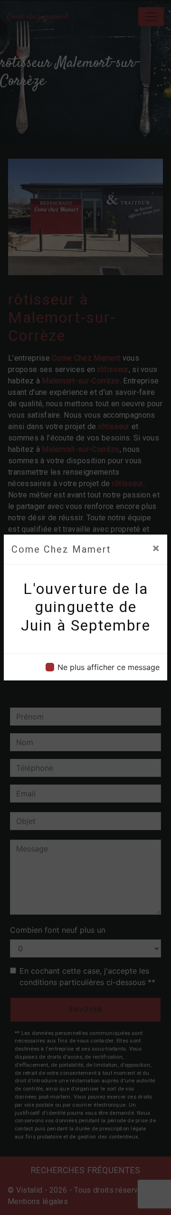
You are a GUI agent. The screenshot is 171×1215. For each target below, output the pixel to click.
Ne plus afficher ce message (108, 667)
